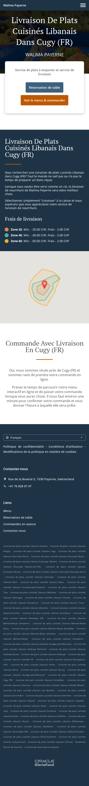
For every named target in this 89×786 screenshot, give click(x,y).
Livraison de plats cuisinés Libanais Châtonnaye (58, 721)
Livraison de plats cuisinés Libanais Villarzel (50, 741)
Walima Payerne (14, 5)
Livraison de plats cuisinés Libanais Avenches (48, 695)
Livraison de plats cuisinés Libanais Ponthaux (34, 711)
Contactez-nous (14, 531)
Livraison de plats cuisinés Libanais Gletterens (28, 726)
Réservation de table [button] (44, 87)
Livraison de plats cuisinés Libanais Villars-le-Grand (29, 736)
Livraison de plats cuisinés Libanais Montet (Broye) (58, 685)
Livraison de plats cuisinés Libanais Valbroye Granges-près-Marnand (37, 643)
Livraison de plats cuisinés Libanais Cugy (34, 551)
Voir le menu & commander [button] (44, 100)
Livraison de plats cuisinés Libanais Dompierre (57, 638)
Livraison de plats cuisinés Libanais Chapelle (61, 700)
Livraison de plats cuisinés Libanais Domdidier (40, 680)
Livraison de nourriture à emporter (42, 747)
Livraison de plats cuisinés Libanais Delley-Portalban (57, 731)
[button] (83, 5)
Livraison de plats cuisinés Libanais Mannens (25, 607)
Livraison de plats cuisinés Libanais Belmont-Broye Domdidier (43, 628)
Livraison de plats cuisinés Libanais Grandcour (46, 613)
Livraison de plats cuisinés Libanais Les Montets (28, 690)
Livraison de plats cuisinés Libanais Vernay (43, 669)
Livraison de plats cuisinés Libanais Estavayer (29, 576)
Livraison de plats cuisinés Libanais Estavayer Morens (30, 561)
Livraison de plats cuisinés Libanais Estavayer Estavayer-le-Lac (54, 571)
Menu (7, 511)
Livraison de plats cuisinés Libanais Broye (24, 705)
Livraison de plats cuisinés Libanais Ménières (33, 592)
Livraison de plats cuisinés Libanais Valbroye (43, 654)
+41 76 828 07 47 (19, 486)
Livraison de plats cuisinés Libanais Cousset (48, 597)
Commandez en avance (19, 524)
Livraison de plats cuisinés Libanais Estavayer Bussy (57, 556)
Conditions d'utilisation (66, 446)
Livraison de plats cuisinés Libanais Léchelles (43, 716)
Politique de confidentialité (23, 446)
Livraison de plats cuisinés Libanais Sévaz (42, 582)
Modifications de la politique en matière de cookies (39, 452)
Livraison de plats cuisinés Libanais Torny (62, 602)
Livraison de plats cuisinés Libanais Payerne (25, 546)
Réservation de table (17, 517)
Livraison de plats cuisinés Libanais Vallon (33, 664)
